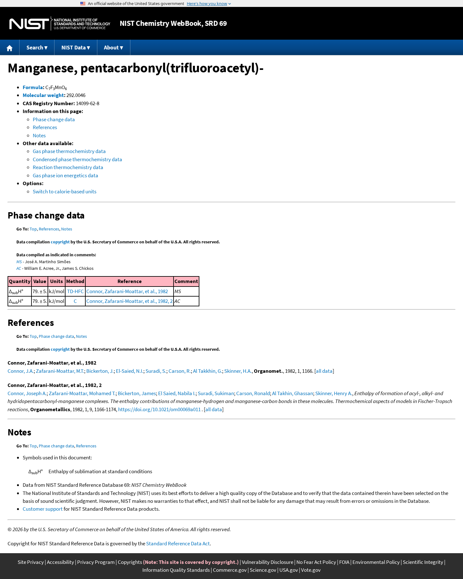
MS (19, 261)
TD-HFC (75, 291)
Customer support (43, 508)
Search (34, 47)
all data (324, 370)
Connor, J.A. (21, 370)
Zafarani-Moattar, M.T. (60, 370)
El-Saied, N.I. (129, 370)
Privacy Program (96, 562)
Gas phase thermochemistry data (69, 151)
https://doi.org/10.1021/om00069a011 (159, 409)
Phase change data (54, 119)
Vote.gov (311, 569)
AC (18, 268)
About (111, 47)
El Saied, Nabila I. (177, 393)
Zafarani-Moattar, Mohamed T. (82, 393)
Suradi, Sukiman (216, 393)
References (45, 127)
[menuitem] (10, 47)
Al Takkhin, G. (207, 370)
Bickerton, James (137, 393)
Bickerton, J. (100, 370)
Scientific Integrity (423, 562)
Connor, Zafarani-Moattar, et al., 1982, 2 (129, 301)
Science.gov (263, 569)
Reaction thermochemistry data (68, 167)
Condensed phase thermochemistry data (77, 159)
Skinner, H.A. (238, 370)
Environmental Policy (376, 562)
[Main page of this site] (10, 47)
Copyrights (130, 562)
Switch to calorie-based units (64, 191)
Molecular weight (43, 95)
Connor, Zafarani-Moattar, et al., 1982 (127, 291)
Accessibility (60, 562)
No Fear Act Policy (316, 562)
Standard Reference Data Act (178, 543)
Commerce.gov (230, 569)
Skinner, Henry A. (333, 393)
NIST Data (73, 47)
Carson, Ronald (253, 393)
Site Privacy (31, 562)
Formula (33, 87)
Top (33, 229)
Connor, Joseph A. (27, 393)
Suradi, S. (156, 370)
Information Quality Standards (176, 569)
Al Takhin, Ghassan (292, 393)
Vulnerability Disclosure (267, 562)
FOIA (344, 562)
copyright (60, 242)
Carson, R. (180, 370)
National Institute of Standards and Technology (59, 23)
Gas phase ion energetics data (65, 175)
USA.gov (288, 569)
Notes (39, 135)
